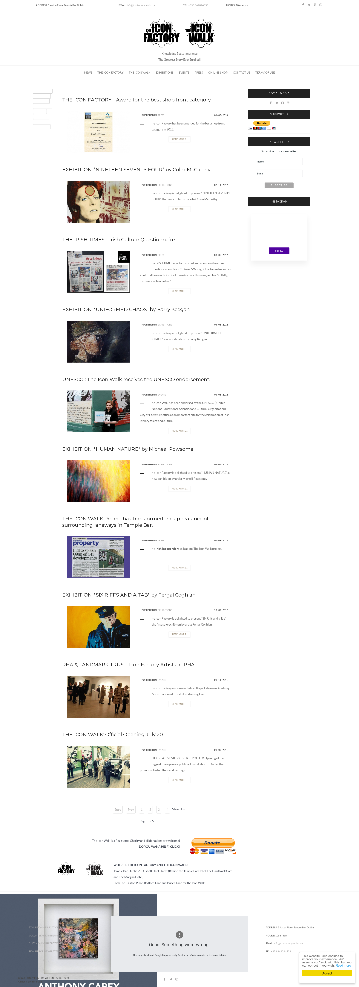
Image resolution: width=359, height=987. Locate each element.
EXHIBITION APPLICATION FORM (48, 927)
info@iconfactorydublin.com (141, 5)
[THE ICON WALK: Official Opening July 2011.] (98, 766)
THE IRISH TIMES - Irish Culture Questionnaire (118, 240)
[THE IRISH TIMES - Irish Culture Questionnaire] (98, 271)
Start (118, 809)
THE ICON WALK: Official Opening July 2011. (115, 734)
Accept (327, 973)
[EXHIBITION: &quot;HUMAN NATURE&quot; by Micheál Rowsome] (98, 480)
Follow (279, 250)
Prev (131, 809)
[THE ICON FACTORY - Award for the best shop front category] (98, 131)
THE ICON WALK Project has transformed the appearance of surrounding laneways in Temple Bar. (135, 522)
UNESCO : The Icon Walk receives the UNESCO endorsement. (136, 379)
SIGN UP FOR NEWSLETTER (44, 951)
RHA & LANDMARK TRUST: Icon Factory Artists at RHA (128, 665)
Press (161, 115)
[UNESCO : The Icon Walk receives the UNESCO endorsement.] (98, 411)
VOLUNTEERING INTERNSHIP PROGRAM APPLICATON (60, 935)
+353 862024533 (198, 5)
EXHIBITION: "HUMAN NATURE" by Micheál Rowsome (127, 449)
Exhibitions (165, 185)
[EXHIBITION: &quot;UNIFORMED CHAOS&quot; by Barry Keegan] (98, 341)
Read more (343, 965)
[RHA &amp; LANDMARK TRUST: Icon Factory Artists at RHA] (98, 696)
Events (162, 394)
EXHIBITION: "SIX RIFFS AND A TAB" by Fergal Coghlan (129, 595)
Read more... (180, 139)
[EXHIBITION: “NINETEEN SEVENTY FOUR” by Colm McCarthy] (98, 201)
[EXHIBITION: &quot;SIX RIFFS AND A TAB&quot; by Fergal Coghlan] (98, 626)
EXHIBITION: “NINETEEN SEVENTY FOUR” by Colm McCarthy (136, 170)
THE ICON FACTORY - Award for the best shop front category (136, 100)
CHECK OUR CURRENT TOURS (46, 943)
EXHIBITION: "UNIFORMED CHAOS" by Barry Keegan (126, 309)
